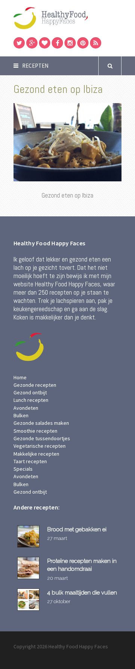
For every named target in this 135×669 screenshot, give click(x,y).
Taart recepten (30, 461)
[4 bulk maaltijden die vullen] (29, 599)
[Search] (110, 65)
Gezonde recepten (35, 385)
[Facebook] (57, 43)
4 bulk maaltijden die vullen (82, 592)
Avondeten (26, 407)
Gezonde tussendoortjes (42, 438)
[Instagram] (70, 43)
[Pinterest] (82, 43)
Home (20, 377)
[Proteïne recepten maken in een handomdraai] (29, 568)
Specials (23, 468)
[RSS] (95, 43)
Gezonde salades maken (41, 423)
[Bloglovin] (44, 43)
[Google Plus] (32, 43)
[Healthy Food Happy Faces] (68, 18)
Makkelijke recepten (36, 453)
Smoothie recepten (35, 430)
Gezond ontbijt (30, 392)
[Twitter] (19, 43)
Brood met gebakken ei (76, 529)
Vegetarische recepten (40, 445)
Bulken (21, 415)
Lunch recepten (31, 400)
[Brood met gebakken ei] (29, 536)
